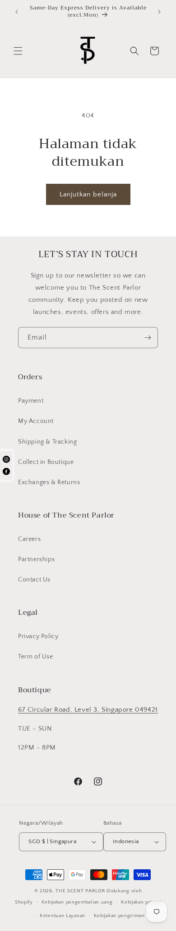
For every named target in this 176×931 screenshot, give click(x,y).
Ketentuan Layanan (62, 915)
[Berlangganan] (147, 337)
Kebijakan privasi (141, 902)
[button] (18, 51)
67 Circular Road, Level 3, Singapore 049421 (88, 709)
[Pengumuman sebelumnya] (17, 12)
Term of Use (35, 656)
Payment (30, 400)
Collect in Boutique (46, 462)
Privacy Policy (38, 636)
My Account (36, 421)
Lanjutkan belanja (88, 194)
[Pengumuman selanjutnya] (159, 12)
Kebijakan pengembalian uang (77, 902)
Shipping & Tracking (47, 441)
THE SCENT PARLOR (80, 891)
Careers (29, 539)
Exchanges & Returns (49, 482)
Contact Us (34, 579)
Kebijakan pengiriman (119, 915)
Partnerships (36, 559)
